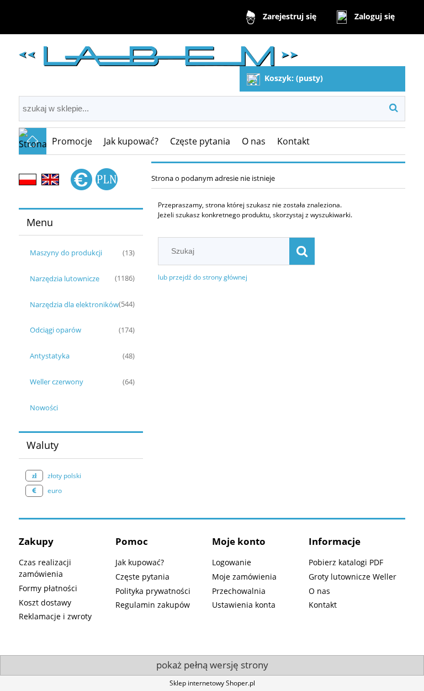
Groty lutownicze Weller (352, 576)
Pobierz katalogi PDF (346, 562)
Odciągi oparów (55, 330)
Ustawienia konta (243, 604)
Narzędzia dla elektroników (74, 304)
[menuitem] (72, 141)
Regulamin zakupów (152, 604)
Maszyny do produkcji (66, 253)
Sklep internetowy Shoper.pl (212, 683)
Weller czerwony (56, 382)
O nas (319, 591)
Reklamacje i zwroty (55, 616)
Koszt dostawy (45, 602)
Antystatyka (50, 356)
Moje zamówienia (244, 576)
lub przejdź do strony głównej (202, 277)
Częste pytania (142, 576)
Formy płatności (48, 588)
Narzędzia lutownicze (64, 278)
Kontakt (323, 604)
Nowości (44, 408)
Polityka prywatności (152, 591)
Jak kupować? (139, 562)
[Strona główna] (158, 51)
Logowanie (231, 562)
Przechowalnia (239, 591)
